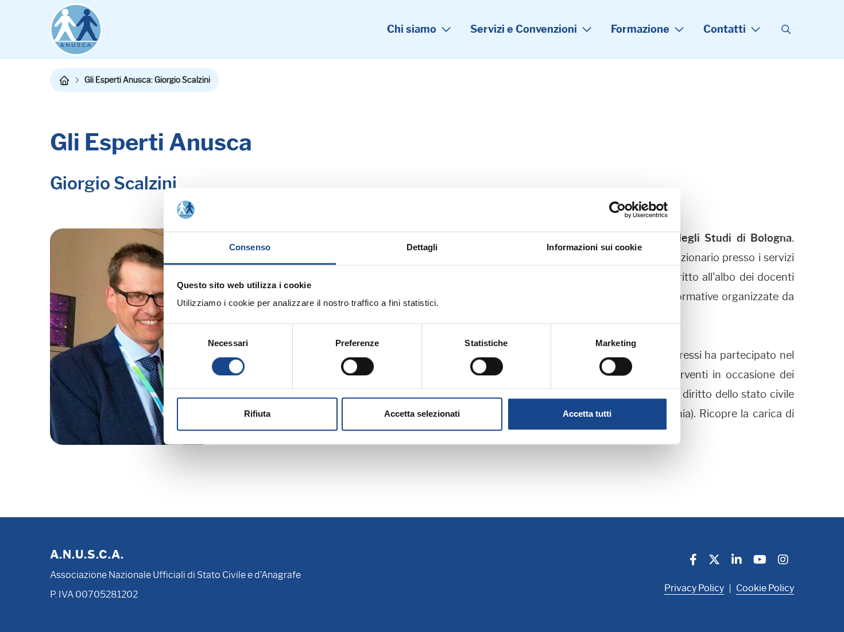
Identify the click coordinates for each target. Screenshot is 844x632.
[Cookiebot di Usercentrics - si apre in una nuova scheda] (617, 209)
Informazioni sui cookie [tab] (594, 248)
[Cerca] (786, 29)
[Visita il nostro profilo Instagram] (783, 561)
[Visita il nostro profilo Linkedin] (736, 561)
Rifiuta (257, 414)
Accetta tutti (587, 414)
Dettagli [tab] (422, 248)
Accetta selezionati (422, 414)
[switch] (357, 366)
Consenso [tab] (249, 248)
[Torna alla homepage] (64, 80)
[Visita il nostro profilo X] (714, 561)
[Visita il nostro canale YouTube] (759, 561)
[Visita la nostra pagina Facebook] (693, 561)
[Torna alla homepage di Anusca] (76, 29)
